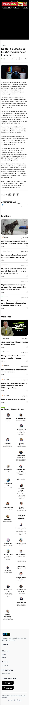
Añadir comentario (20, 204)
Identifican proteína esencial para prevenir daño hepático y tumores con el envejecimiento (13, 271)
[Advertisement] (14, 25)
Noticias (17, 7)
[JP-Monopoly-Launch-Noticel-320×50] (14, 4)
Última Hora (7, 7)
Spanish (4, 654)
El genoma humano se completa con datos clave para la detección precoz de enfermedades (13, 287)
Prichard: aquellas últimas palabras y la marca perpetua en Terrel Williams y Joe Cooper (14, 385)
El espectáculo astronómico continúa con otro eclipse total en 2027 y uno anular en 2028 (13, 303)
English (4, 657)
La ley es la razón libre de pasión (13, 399)
